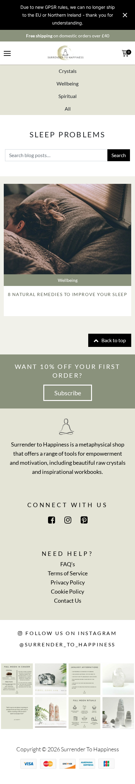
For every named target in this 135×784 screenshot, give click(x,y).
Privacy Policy (68, 582)
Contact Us (67, 600)
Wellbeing (67, 83)
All (68, 109)
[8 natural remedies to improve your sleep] (67, 229)
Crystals (68, 71)
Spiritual (67, 96)
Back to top (113, 340)
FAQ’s (67, 564)
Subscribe (67, 393)
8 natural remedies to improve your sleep (67, 294)
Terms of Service (68, 573)
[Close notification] (125, 15)
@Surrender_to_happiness (67, 644)
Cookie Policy (67, 591)
